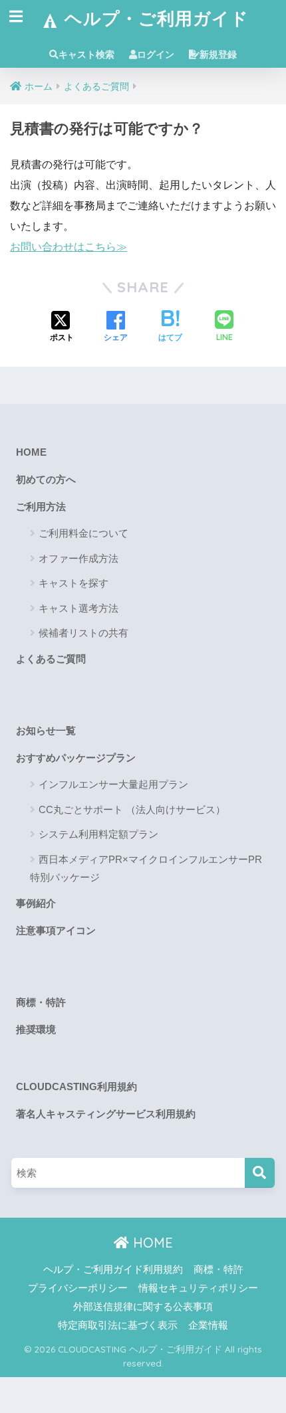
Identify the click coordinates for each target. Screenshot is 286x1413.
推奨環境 (36, 1029)
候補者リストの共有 (83, 632)
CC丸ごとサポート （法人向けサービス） (132, 809)
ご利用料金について (83, 533)
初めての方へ (46, 479)
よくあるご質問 (51, 659)
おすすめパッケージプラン (76, 758)
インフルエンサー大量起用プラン (113, 784)
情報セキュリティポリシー (198, 1288)
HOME (31, 452)
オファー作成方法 (78, 558)
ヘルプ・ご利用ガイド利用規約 (113, 1269)
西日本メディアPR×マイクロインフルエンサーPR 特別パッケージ (146, 868)
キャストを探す (73, 583)
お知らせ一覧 (46, 730)
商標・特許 (41, 1002)
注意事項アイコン (56, 930)
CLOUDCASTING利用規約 (76, 1087)
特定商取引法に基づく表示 (118, 1325)
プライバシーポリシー (78, 1288)
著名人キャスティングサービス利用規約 (106, 1114)
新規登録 (218, 54)
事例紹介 (36, 903)
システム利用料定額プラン (98, 834)
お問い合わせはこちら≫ (68, 246)
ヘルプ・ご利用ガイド (154, 18)
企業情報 (208, 1325)
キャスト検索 (86, 54)
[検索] (260, 1173)
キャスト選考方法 (78, 608)
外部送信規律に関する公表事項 (143, 1306)
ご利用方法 (41, 507)
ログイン (155, 54)
